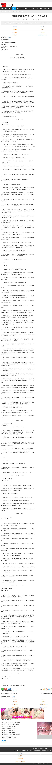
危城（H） (15, 35)
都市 (29, 8)
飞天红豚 (9, 37)
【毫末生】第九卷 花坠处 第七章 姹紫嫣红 (11, 724)
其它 (49, 8)
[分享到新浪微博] (47, 689)
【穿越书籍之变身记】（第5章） (9, 730)
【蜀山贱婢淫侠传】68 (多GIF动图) (15, 11)
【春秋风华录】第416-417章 (10, 693)
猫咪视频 (15, 26)
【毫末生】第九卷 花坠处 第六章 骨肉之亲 (11, 734)
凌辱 (18, 8)
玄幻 (14, 8)
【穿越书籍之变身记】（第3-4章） (9, 737)
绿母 (26, 8)
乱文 (22, 8)
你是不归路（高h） (15, 707)
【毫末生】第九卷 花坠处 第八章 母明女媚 (11, 722)
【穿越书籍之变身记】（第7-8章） (9, 726)
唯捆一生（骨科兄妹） (20, 761)
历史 (37, 8)
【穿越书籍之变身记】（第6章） (9, 732)
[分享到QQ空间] (44, 689)
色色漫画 (15, 29)
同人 (10, 8)
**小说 (14, 19)
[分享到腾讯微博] (49, 689)
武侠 (33, 8)
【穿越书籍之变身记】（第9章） (9, 728)
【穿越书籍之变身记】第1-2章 (8, 736)
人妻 (6, 8)
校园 (41, 8)
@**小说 (42, 19)
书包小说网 (14, 32)
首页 (2, 8)
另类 (45, 8)
